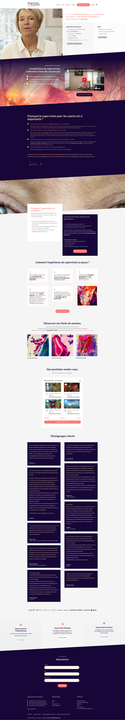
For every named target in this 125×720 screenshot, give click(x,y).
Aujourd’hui (62, 417)
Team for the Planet (84, 40)
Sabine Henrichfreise (56, 705)
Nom (45, 671)
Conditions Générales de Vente (63, 714)
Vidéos (73, 4)
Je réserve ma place (79, 251)
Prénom (46, 664)
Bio (63, 4)
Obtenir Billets (51, 393)
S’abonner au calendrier (62, 422)
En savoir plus (102, 37)
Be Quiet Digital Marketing (54, 717)
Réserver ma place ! (83, 4)
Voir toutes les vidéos (84, 94)
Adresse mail (47, 678)
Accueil (58, 4)
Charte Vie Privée (36, 714)
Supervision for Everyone (55, 397)
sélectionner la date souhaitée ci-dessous (82, 330)
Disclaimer (29, 714)
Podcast (67, 4)
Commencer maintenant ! (74, 43)
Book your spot (55, 704)
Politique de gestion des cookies (48, 714)
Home (53, 700)
